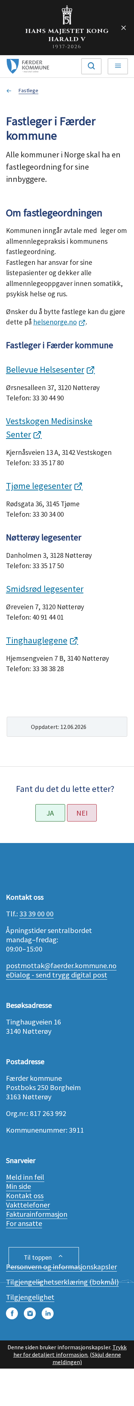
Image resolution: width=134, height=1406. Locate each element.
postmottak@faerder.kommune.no (61, 965)
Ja (50, 812)
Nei (82, 812)
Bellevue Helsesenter (45, 369)
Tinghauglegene (36, 640)
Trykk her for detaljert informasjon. (70, 1350)
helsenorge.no (55, 321)
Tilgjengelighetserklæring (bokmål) (62, 1281)
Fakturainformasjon (36, 1214)
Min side (18, 1186)
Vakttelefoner (28, 1204)
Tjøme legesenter (39, 486)
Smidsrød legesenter (44, 588)
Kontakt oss (25, 1195)
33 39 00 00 (36, 913)
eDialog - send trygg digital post (56, 974)
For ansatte (24, 1223)
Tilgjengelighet (30, 1297)
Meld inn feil (25, 1177)
